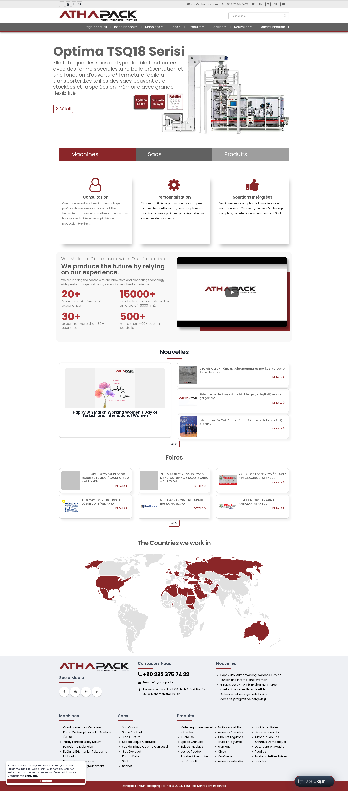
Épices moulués (192, 747)
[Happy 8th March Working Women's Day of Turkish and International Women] (115, 388)
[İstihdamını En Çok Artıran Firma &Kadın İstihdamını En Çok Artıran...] (233, 438)
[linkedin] (97, 692)
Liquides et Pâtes (266, 727)
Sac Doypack (132, 751)
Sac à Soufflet (132, 732)
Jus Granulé (189, 761)
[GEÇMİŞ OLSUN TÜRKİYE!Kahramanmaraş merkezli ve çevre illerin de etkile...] (233, 386)
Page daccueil (96, 27)
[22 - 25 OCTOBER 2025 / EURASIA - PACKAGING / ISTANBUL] (252, 492)
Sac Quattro (131, 737)
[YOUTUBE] (75, 692)
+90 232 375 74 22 (165, 674)
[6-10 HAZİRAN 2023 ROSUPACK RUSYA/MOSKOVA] (174, 518)
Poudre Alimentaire (194, 756)
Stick (125, 761)
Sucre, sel (187, 737)
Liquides (260, 761)
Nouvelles (241, 27)
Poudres (261, 751)
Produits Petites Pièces (271, 756)
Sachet (127, 766)
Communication (272, 27)
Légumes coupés (267, 732)
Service (218, 27)
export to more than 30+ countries (83, 326)
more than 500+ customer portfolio (142, 326)
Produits (194, 27)
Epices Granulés (192, 742)
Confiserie (225, 756)
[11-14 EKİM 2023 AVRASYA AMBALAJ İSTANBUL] (252, 518)
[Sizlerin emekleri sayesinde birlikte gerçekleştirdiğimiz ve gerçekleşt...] (233, 412)
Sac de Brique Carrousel (139, 742)
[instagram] (86, 692)
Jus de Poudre (191, 751)
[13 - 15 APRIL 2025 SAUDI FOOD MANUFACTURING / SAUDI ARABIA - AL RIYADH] (95, 492)
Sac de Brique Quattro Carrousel (145, 747)
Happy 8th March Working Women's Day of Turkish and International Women (115, 414)
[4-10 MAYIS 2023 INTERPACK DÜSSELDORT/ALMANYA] (95, 518)
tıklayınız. (31, 775)
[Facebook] (64, 692)
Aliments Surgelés (230, 732)
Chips (222, 751)
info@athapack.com (204, 4)
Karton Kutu (130, 756)
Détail (64, 109)
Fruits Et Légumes (230, 742)
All (173, 444)
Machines (152, 27)
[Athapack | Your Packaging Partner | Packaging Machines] (99, 16)
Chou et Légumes (230, 737)
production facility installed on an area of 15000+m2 (145, 303)
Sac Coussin (130, 727)
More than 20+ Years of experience (81, 303)
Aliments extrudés (230, 761)
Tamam (46, 781)
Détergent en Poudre (269, 747)
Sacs (174, 27)
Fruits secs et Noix (231, 727)
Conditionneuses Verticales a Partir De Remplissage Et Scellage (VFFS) (87, 732)
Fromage (224, 747)
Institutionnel (124, 27)
